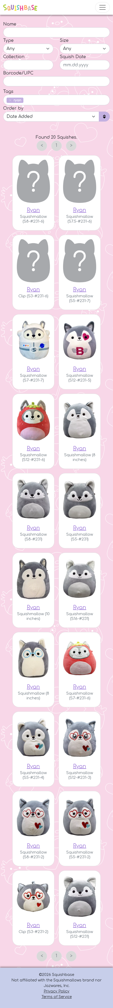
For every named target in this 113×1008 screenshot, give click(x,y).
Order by (13, 108)
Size (64, 40)
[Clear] (10, 100)
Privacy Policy (56, 991)
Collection (13, 56)
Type (8, 40)
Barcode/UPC (18, 73)
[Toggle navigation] (102, 7)
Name (9, 24)
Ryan (33, 210)
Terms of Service (57, 997)
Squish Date (73, 56)
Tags (8, 91)
